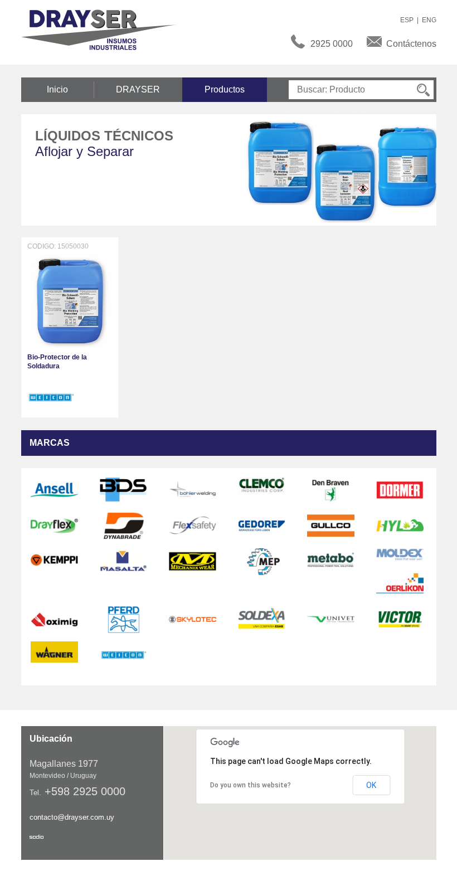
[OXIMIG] (54, 619)
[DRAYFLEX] (54, 525)
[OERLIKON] (400, 583)
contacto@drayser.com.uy (72, 817)
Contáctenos (411, 43)
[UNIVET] (330, 619)
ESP (407, 20)
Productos (225, 89)
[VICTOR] (400, 619)
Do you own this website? (250, 785)
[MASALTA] (123, 561)
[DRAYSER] (104, 29)
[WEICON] (51, 397)
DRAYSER (138, 89)
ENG (429, 20)
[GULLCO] (330, 525)
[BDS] (123, 489)
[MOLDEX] (400, 554)
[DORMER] (400, 489)
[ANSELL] (54, 489)
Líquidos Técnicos (104, 135)
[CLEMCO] (261, 484)
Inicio (57, 89)
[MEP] (261, 561)
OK (371, 785)
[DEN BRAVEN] (330, 489)
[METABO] (330, 561)
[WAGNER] (54, 651)
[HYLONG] (400, 525)
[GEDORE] (261, 525)
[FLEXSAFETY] (192, 525)
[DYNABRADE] (123, 525)
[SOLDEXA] (261, 619)
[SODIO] (36, 837)
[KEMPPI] (54, 561)
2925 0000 (331, 43)
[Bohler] (192, 489)
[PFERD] (123, 619)
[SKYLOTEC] (192, 619)
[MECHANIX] (192, 561)
